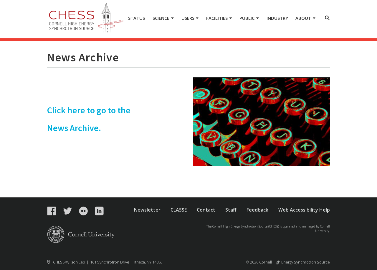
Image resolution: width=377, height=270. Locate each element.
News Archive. (74, 127)
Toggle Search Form (327, 18)
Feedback (257, 210)
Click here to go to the (88, 110)
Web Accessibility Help (304, 210)
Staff (231, 210)
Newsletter (147, 210)
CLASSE (179, 210)
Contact (206, 210)
